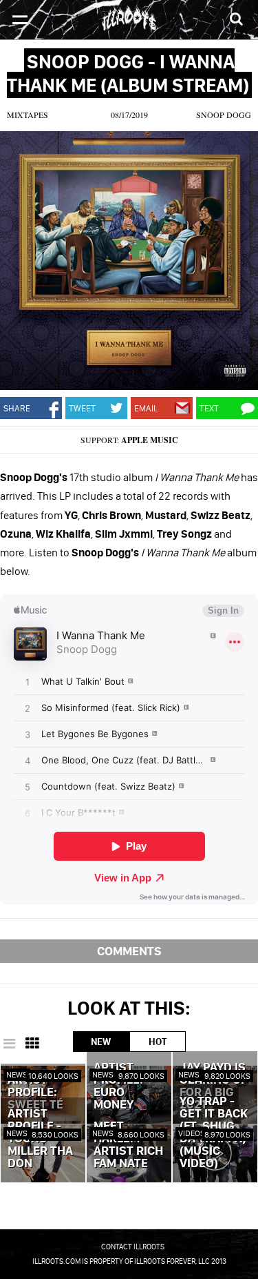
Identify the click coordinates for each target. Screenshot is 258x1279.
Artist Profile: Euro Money (118, 1086)
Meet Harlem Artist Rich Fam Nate (128, 1145)
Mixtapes (27, 114)
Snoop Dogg (223, 114)
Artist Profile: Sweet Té (35, 1092)
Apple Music (149, 440)
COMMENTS (129, 951)
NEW (101, 1041)
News (17, 1074)
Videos (191, 1133)
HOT (157, 1041)
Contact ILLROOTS (132, 1246)
